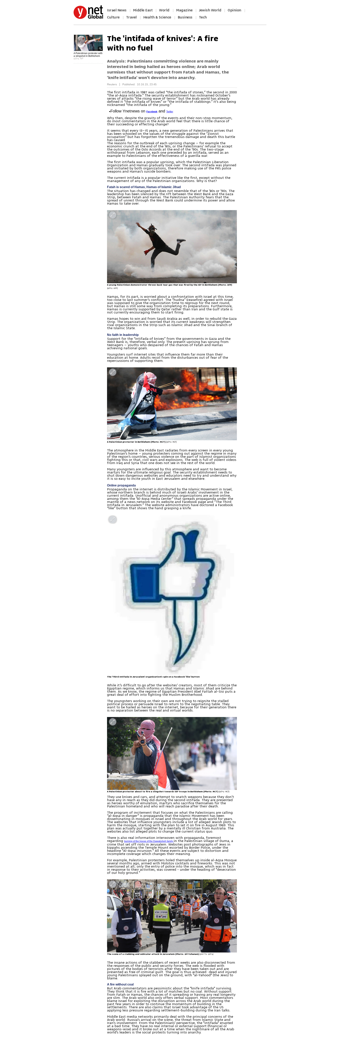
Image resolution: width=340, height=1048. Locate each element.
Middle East (143, 10)
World (164, 10)
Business (185, 17)
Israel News (117, 10)
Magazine (184, 10)
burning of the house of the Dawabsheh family (149, 841)
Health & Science (157, 17)
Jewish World (210, 10)
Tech (203, 17)
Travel (131, 17)
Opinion (234, 10)
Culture (113, 17)
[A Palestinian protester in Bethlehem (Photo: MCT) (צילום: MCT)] (172, 403)
